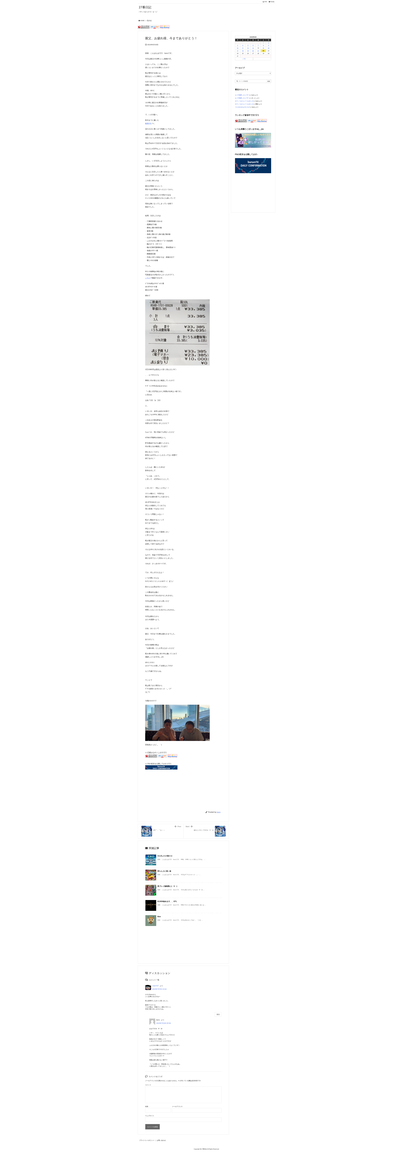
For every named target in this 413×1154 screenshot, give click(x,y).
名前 (146, 1106)
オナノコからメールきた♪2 (244, 101)
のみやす (155, 986)
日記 (150, 20)
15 (263, 48)
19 (248, 51)
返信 (218, 1014)
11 (242, 48)
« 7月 (244, 59)
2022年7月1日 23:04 (159, 989)
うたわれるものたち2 (242, 107)
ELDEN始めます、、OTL (167, 901)
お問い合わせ (161, 1140)
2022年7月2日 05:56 (163, 1023)
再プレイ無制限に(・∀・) (167, 886)
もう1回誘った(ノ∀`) (242, 95)
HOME (142, 20)
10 (237, 48)
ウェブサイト (149, 1116)
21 (258, 51)
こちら (147, 278)
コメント (148, 1085)
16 (268, 48)
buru (218, 812)
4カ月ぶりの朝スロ (164, 856)
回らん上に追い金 (164, 871)
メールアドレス (177, 1106)
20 (253, 51)
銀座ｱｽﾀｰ (148, 123)
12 (248, 48)
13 (253, 48)
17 (237, 51)
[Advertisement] (183, 789)
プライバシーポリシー (146, 1140)
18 (242, 51)
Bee (159, 916)
